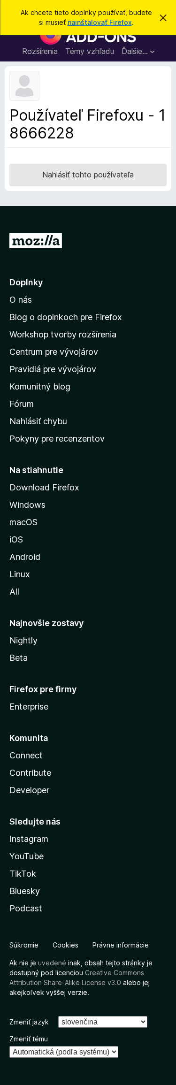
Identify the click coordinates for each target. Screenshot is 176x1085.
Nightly (23, 640)
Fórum (21, 404)
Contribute (30, 773)
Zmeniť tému (28, 1039)
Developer (29, 790)
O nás (20, 300)
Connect (26, 755)
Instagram (28, 839)
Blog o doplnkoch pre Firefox (65, 317)
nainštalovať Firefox (100, 22)
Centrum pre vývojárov (53, 352)
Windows (27, 505)
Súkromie (23, 945)
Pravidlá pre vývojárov (52, 369)
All (14, 591)
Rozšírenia (40, 51)
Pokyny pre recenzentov (57, 438)
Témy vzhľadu (89, 51)
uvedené (52, 963)
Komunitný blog (39, 386)
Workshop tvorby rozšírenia (62, 334)
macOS (23, 522)
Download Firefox (44, 487)
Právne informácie (120, 945)
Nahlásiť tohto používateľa (88, 174)
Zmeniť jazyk (29, 1022)
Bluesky (24, 891)
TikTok (22, 874)
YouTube (26, 856)
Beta (18, 658)
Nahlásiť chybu (38, 421)
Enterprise (28, 706)
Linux (19, 574)
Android (24, 557)
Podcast (25, 908)
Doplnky (26, 282)
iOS (16, 539)
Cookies (65, 945)
